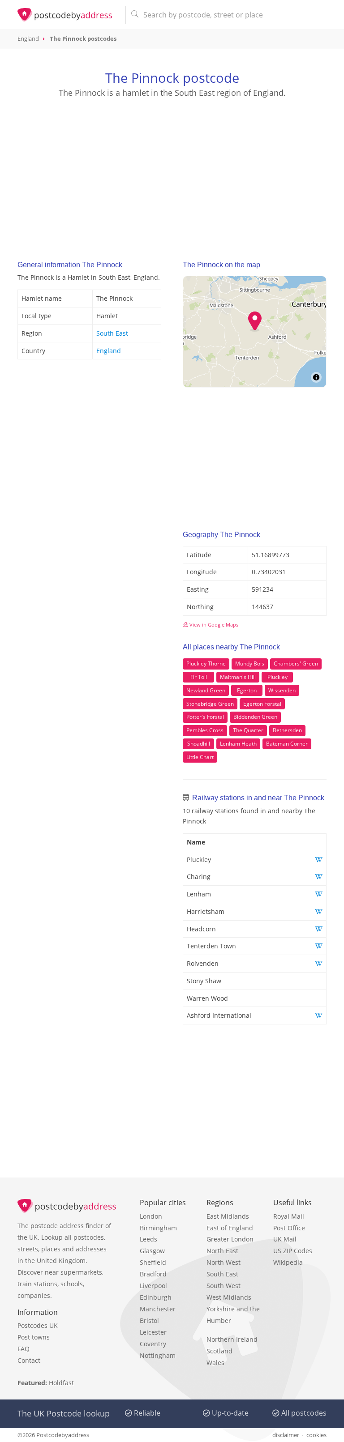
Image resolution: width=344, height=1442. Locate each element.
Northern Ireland (232, 1339)
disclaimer (285, 1435)
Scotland (219, 1351)
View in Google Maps (213, 624)
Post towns (33, 1337)
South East (112, 333)
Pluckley (277, 677)
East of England (229, 1228)
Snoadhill (198, 743)
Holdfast (61, 1382)
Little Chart (200, 757)
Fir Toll (198, 677)
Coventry (153, 1344)
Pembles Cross (205, 730)
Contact (28, 1360)
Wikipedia (288, 1262)
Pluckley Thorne (206, 663)
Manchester (158, 1309)
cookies (316, 1435)
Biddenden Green (255, 717)
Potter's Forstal (205, 717)
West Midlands (228, 1297)
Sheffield (153, 1262)
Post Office (289, 1228)
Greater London (230, 1239)
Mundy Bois (249, 663)
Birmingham (158, 1228)
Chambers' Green (296, 663)
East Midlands (227, 1216)
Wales (215, 1362)
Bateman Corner (287, 743)
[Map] (254, 331)
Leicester (153, 1332)
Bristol (149, 1320)
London (151, 1216)
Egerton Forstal (262, 704)
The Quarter (248, 730)
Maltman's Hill (238, 677)
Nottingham (158, 1355)
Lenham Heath (238, 743)
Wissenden (282, 690)
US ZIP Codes (292, 1250)
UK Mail (285, 1239)
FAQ (23, 1348)
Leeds (148, 1239)
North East (222, 1250)
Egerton (247, 690)
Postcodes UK (37, 1325)
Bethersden (287, 730)
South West (223, 1285)
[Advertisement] (172, 170)
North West (223, 1262)
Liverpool (153, 1285)
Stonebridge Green (210, 704)
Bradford (153, 1274)
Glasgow (152, 1250)
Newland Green (205, 690)
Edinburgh (156, 1297)
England (108, 350)
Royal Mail (288, 1216)
